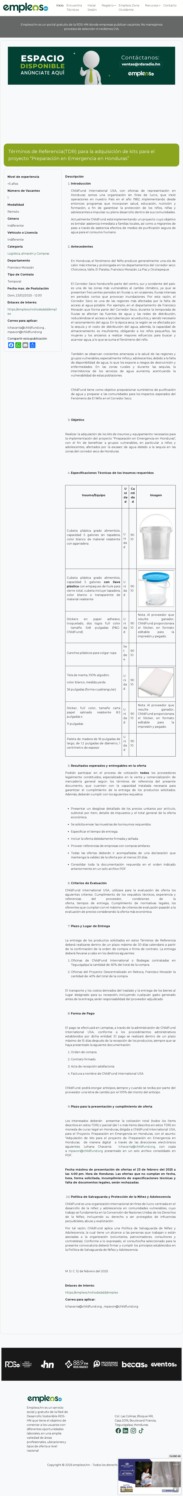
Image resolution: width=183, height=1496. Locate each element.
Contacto (170, 5)
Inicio (60, 5)
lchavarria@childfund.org (136, 1146)
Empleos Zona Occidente (129, 7)
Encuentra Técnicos (74, 7)
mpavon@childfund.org (85, 1151)
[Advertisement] (91, 116)
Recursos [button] (151, 5)
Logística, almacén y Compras (28, 253)
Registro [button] (108, 5)
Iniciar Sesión (92, 7)
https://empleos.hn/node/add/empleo (91, 1292)
